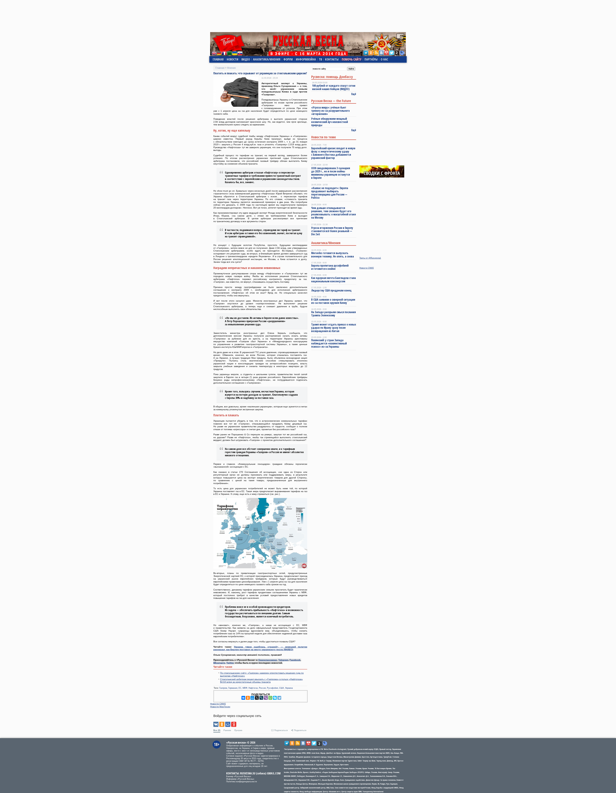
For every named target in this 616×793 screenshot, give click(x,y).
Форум (288, 59)
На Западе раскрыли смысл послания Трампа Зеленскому (333, 313)
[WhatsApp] (270, 698)
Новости (232, 59)
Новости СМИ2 (218, 703)
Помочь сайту (351, 59)
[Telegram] (279, 698)
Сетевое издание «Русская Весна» (243, 756)
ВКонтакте (219, 663)
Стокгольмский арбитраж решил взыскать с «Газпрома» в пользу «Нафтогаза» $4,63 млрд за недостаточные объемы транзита (261, 680)
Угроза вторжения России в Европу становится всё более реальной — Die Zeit (332, 231)
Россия (262, 688)
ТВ (320, 59)
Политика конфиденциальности (241, 781)
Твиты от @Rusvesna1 (370, 258)
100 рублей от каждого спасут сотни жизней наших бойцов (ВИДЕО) (333, 87)
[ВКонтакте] (243, 698)
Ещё (353, 94)
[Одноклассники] (248, 698)
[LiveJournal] (261, 698)
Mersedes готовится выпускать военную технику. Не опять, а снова (332, 254)
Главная (218, 59)
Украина (289, 688)
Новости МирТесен (220, 706)
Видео (245, 59)
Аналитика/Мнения (266, 59)
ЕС (240, 688)
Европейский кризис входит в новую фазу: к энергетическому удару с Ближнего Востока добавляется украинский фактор (333, 153)
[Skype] (275, 698)
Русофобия (272, 688)
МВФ (245, 688)
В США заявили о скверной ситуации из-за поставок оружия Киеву (333, 301)
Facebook (295, 660)
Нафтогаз (253, 688)
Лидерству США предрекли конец (331, 290)
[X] (257, 698)
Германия (232, 688)
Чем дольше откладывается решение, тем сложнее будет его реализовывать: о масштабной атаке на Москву (333, 213)
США (281, 688)
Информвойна (306, 59)
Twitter (230, 663)
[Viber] (266, 698)
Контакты (332, 59)
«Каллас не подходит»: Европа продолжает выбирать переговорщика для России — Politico (329, 193)
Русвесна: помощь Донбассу (332, 76)
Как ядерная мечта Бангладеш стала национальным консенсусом (333, 279)
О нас (384, 59)
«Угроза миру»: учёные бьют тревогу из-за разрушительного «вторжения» (330, 111)
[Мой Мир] (252, 698)
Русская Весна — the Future (331, 100)
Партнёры (371, 59)
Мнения (231, 67)
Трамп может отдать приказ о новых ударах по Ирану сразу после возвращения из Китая (333, 328)
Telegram (283, 660)
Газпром (223, 688)
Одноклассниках (267, 660)
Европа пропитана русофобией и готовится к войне (330, 267)
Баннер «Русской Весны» (238, 776)
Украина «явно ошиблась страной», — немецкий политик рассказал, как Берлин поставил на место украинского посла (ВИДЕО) (260, 648)
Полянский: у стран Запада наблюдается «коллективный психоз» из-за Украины (329, 343)
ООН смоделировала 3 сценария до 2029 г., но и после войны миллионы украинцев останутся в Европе (330, 173)
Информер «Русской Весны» (240, 779)
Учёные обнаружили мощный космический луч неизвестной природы (329, 122)
